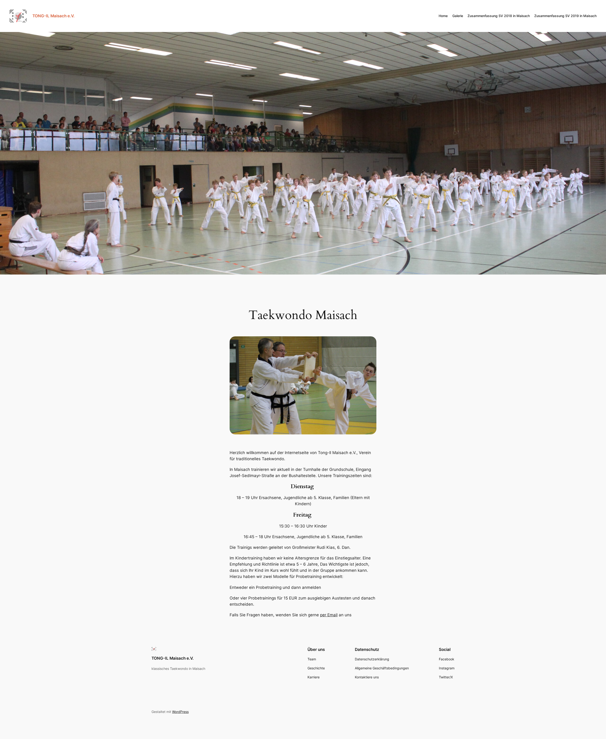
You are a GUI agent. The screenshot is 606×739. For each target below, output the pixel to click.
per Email (329, 615)
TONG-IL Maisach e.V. (53, 16)
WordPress (180, 712)
